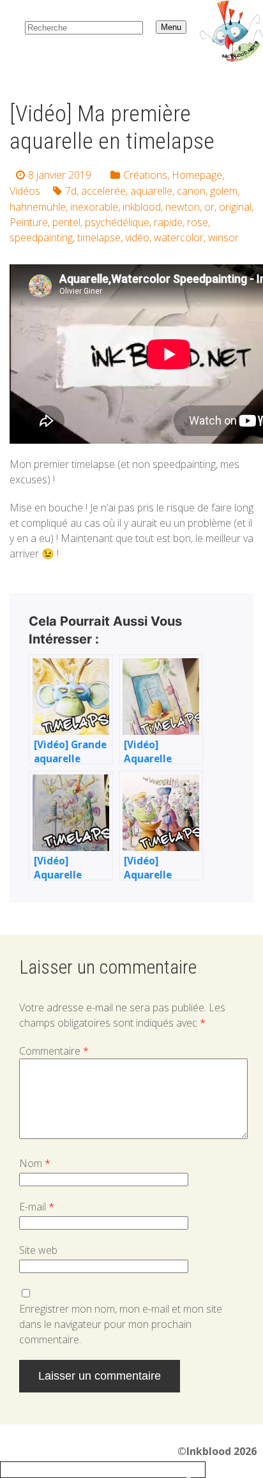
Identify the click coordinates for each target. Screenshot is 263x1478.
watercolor (179, 237)
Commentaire (54, 1051)
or (209, 207)
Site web (38, 1250)
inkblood (142, 207)
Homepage (197, 175)
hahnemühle (38, 207)
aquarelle (151, 191)
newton (182, 207)
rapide (168, 222)
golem (223, 191)
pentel (66, 222)
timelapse (99, 237)
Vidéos (25, 191)
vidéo (137, 237)
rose (197, 222)
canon (191, 191)
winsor (223, 237)
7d (71, 191)
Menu (171, 27)
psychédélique (117, 222)
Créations (145, 175)
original (235, 207)
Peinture (29, 222)
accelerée (103, 191)
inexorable (94, 207)
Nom (34, 1163)
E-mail (36, 1207)
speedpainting (41, 237)
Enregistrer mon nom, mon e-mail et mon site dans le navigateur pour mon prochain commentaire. (120, 1324)
